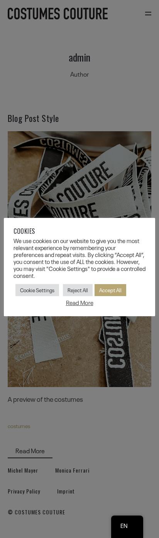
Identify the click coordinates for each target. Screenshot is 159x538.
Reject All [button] (78, 289)
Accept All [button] (110, 289)
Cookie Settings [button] (37, 289)
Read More (79, 302)
